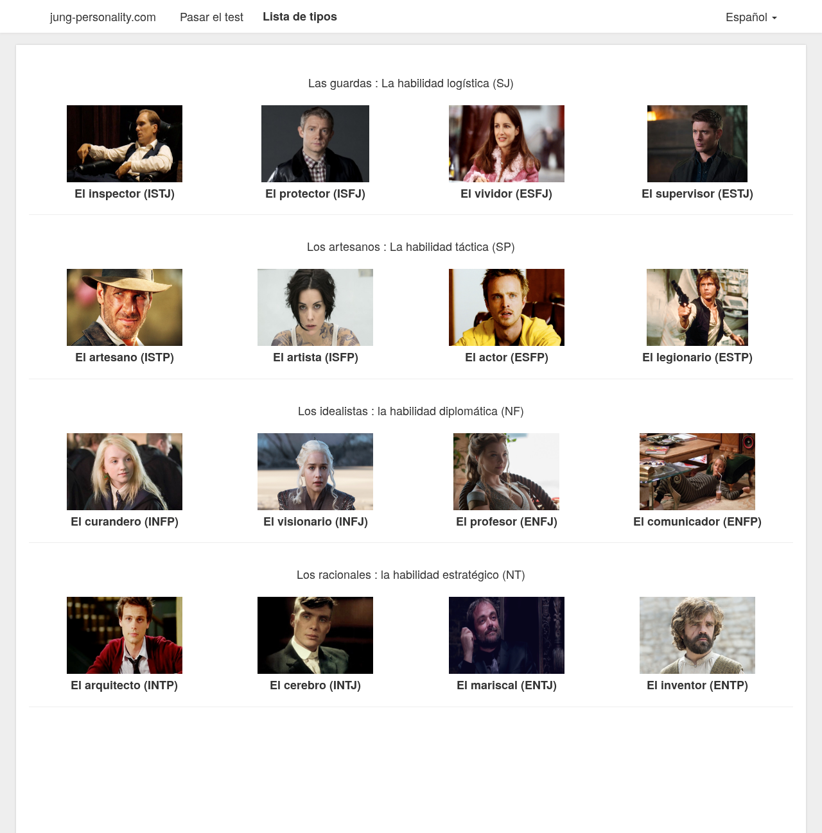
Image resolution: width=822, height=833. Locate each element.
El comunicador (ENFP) (697, 521)
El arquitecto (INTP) (124, 685)
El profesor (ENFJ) (506, 521)
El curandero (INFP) (125, 521)
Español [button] (748, 16)
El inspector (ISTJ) (124, 193)
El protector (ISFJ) (315, 193)
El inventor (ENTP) (697, 685)
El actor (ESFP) (506, 357)
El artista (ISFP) (315, 357)
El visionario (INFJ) (315, 521)
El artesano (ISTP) (124, 357)
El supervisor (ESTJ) (697, 193)
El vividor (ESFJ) (506, 193)
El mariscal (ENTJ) (507, 685)
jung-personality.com (103, 16)
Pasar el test (211, 16)
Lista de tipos (300, 16)
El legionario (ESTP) (697, 357)
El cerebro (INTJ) (315, 685)
